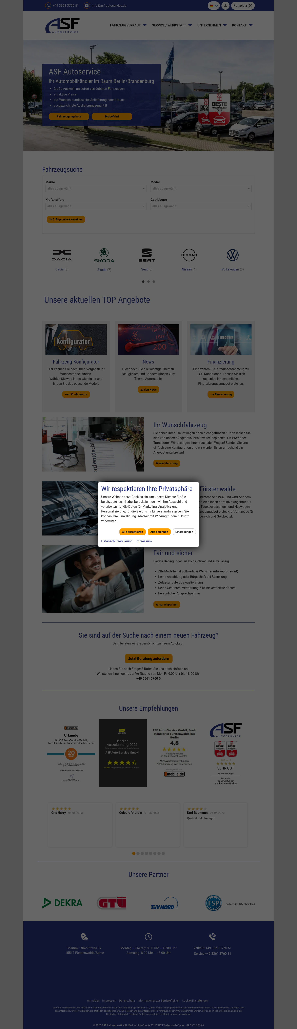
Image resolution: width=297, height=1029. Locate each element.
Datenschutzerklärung (117, 541)
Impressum (144, 541)
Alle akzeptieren (132, 531)
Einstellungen (184, 531)
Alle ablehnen (159, 531)
